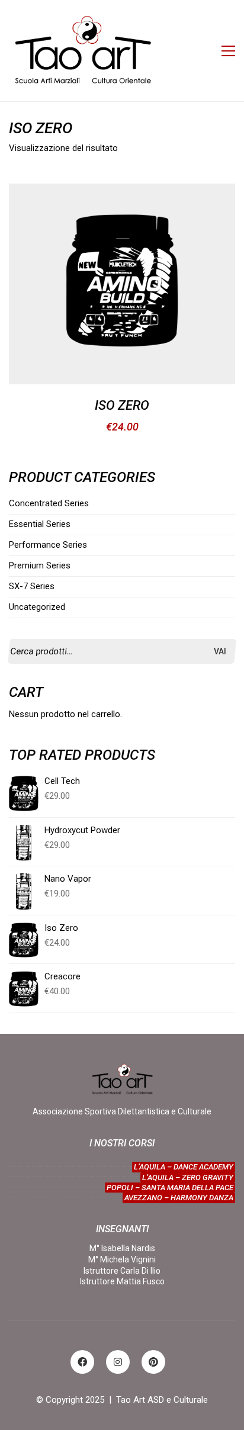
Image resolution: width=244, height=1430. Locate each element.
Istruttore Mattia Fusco (122, 1281)
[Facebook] (82, 1362)
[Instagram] (118, 1362)
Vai (220, 651)
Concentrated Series (49, 503)
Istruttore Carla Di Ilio (122, 1270)
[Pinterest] (153, 1362)
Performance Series (48, 544)
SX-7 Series (31, 586)
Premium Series (39, 565)
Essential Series (39, 524)
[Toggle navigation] (228, 51)
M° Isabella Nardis (122, 1248)
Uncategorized (37, 607)
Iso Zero (122, 406)
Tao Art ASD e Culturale (162, 1399)
